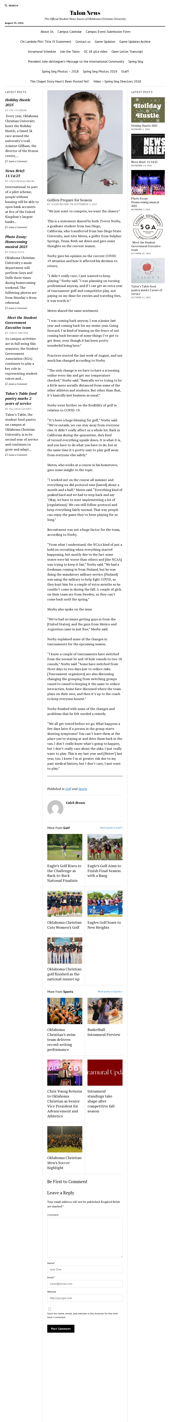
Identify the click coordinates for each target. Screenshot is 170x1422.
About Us (47, 31)
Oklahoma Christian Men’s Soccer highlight (64, 1162)
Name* (51, 1263)
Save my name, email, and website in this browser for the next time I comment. (82, 1315)
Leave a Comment (17, 161)
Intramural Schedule (42, 51)
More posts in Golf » (111, 827)
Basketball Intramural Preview (103, 1032)
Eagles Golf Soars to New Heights (104, 925)
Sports (82, 788)
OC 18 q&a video (95, 51)
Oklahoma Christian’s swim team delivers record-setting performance (61, 1039)
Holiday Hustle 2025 (17, 102)
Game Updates (105, 41)
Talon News (85, 13)
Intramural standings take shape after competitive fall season (101, 1101)
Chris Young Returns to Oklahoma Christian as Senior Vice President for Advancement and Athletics (64, 1103)
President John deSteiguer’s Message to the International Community (76, 61)
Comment (52, 1214)
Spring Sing (135, 61)
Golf (68, 788)
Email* (51, 1277)
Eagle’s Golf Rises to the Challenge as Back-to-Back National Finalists (64, 873)
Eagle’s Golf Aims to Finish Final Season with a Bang (104, 870)
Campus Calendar (70, 31)
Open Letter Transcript (127, 51)
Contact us (83, 41)
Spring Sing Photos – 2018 (60, 71)
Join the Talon (70, 51)
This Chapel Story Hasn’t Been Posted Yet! (59, 81)
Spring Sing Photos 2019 (100, 71)
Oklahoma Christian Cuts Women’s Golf (64, 925)
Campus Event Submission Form (108, 31)
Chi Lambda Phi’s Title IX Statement (45, 41)
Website (51, 1291)
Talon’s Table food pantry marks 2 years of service (20, 398)
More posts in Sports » (110, 991)
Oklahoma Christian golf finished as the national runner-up (64, 973)
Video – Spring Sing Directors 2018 (117, 81)
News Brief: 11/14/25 (15, 173)
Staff (125, 71)
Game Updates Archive (135, 41)
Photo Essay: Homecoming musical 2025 (16, 241)
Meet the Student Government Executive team (21, 322)
